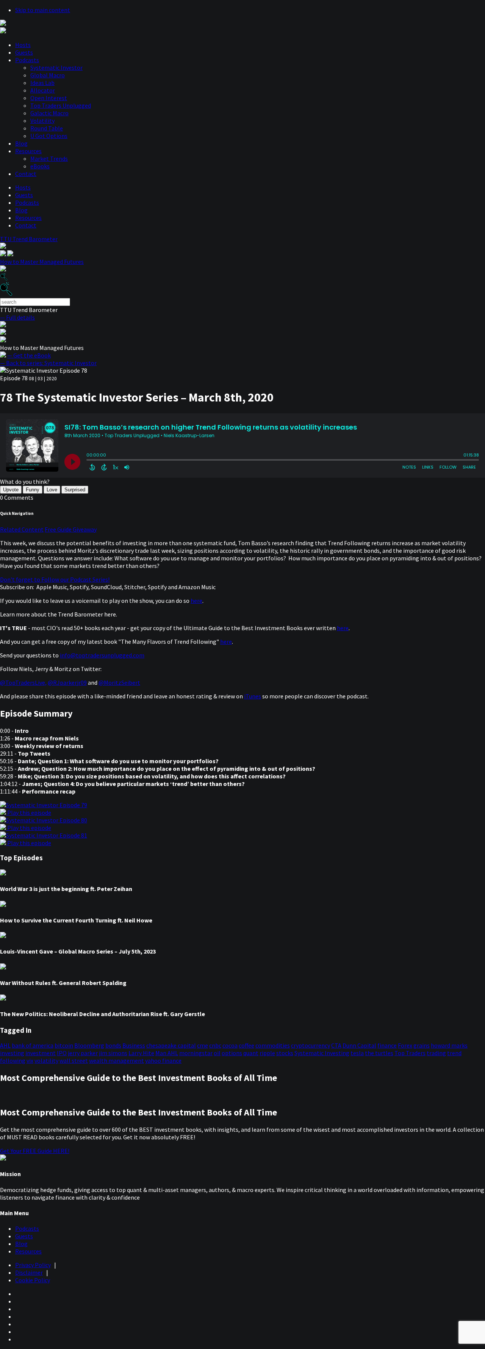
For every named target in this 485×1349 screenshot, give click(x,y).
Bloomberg (89, 1045)
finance (387, 1045)
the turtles (379, 1053)
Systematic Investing (321, 1053)
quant (250, 1053)
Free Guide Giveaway (71, 529)
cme (202, 1045)
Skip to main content (42, 10)
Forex (405, 1045)
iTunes (252, 696)
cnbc (215, 1045)
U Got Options (48, 136)
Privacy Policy (33, 1265)
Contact (25, 173)
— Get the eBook (29, 355)
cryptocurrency (310, 1045)
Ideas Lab (42, 82)
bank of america (32, 1045)
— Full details (17, 317)
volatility (46, 1060)
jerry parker (83, 1053)
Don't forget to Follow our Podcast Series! (55, 579)
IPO (62, 1053)
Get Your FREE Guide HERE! (34, 1150)
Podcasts (27, 60)
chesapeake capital (171, 1045)
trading (436, 1053)
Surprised (74, 490)
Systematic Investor (56, 67)
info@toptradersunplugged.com (102, 655)
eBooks (40, 166)
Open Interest (48, 98)
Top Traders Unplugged (60, 105)
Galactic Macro (49, 113)
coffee (246, 1045)
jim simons (113, 1053)
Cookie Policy (32, 1280)
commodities (272, 1045)
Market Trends (49, 158)
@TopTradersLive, (23, 682)
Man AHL (166, 1053)
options (232, 1053)
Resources (28, 151)
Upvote (11, 490)
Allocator (42, 90)
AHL (5, 1045)
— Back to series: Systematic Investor (48, 363)
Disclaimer (29, 1272)
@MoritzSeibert (119, 682)
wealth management (116, 1060)
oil (217, 1053)
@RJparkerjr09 (67, 682)
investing (12, 1053)
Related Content (22, 529)
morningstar (196, 1053)
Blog (21, 143)
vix (30, 1060)
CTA (336, 1045)
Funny (32, 490)
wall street (73, 1060)
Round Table (46, 128)
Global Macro (47, 75)
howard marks (449, 1045)
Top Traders (410, 1053)
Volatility (42, 120)
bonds (113, 1045)
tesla (357, 1053)
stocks (284, 1053)
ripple (267, 1053)
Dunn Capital (359, 1045)
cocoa (230, 1045)
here (196, 600)
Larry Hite (141, 1053)
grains (421, 1045)
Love (52, 490)
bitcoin (64, 1045)
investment (40, 1053)
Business (133, 1045)
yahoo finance (163, 1060)
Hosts (23, 45)
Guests (24, 52)
